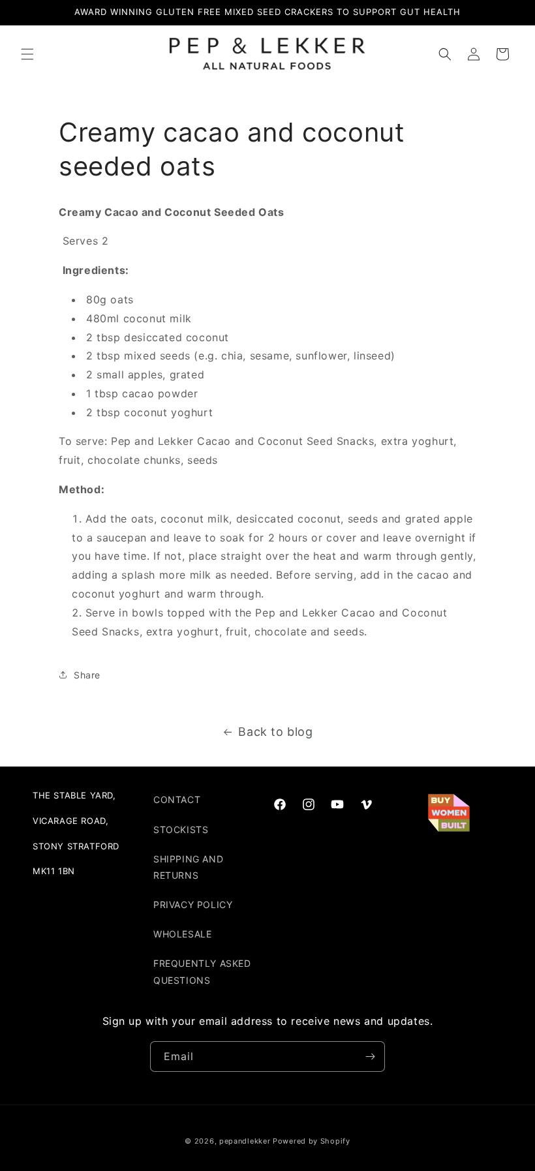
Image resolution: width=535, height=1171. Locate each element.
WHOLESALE (182, 933)
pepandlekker (244, 1141)
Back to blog (275, 731)
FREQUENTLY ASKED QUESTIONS (202, 971)
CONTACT (176, 799)
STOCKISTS (180, 829)
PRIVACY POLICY (192, 904)
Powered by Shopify (311, 1141)
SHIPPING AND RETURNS (188, 867)
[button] (27, 54)
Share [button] (87, 674)
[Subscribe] (370, 1056)
